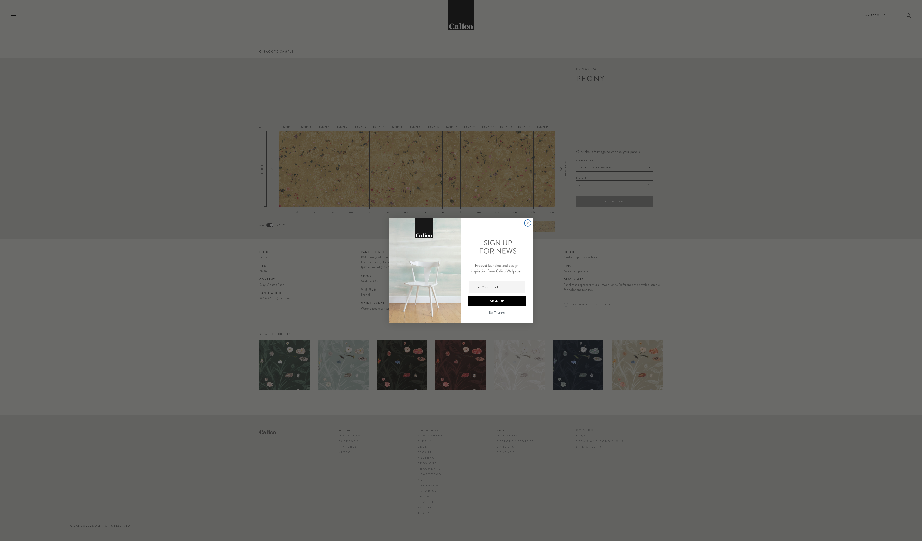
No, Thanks (497, 313)
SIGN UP (497, 300)
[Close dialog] (527, 223)
